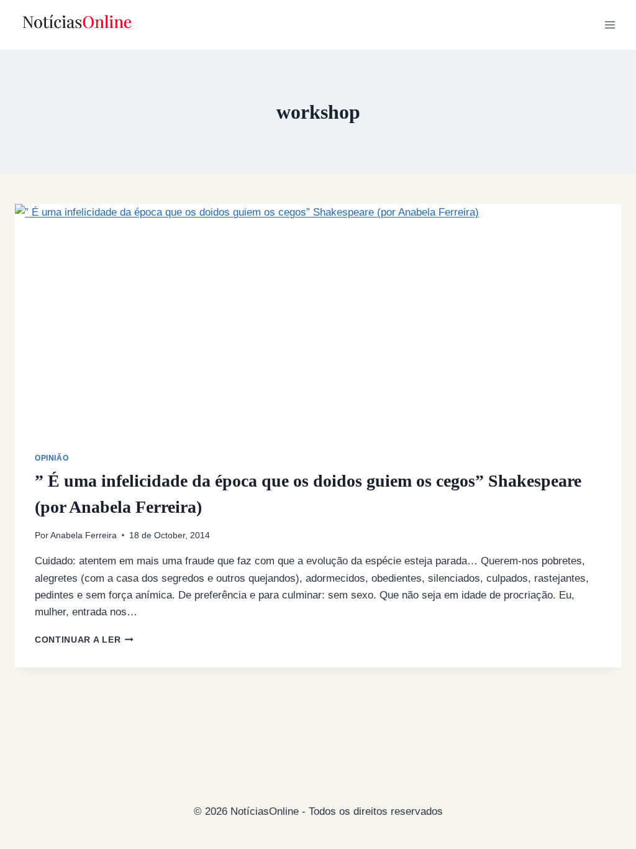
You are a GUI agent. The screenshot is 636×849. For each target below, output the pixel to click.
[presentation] (318, 328)
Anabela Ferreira (83, 535)
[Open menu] (609, 24)
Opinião (51, 458)
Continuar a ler (84, 640)
